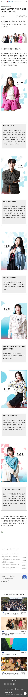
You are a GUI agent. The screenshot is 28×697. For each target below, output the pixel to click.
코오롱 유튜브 (7, 684)
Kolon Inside (6, 6)
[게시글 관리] (9, 549)
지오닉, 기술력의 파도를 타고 (7, 562)
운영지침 (12, 689)
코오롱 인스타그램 (13, 684)
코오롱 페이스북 (10, 684)
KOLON (6, 692)
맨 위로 (25, 693)
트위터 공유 (22, 16)
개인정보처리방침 (19, 689)
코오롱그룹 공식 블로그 (8, 576)
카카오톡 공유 (19, 16)
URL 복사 (25, 16)
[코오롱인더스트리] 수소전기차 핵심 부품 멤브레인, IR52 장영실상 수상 (10, 568)
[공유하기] (7, 549)
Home (2, 6)
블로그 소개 (7, 689)
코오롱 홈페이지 (4, 684)
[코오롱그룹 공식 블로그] (14, 2)
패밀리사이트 (13, 680)
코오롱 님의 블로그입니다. (7, 578)
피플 (10, 6)
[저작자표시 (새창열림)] (17, 549)
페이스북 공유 (17, 16)
